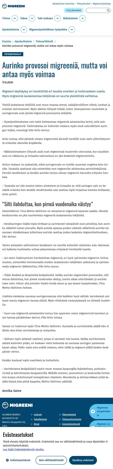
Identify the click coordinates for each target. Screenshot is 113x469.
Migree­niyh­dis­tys (102, 3)
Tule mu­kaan (45, 18)
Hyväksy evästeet (83, 460)
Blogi (36, 424)
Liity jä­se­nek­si (73, 10)
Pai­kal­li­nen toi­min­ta (63, 3)
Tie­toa (6, 18)
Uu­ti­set (38, 414)
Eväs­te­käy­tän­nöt (71, 424)
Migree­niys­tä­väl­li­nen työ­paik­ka (48, 29)
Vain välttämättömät (51, 460)
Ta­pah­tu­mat (40, 419)
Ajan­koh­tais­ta (10, 29)
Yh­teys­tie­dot (83, 3)
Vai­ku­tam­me (70, 18)
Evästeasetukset (20, 460)
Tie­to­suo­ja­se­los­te (71, 419)
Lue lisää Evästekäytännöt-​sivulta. (23, 449)
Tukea (23, 18)
